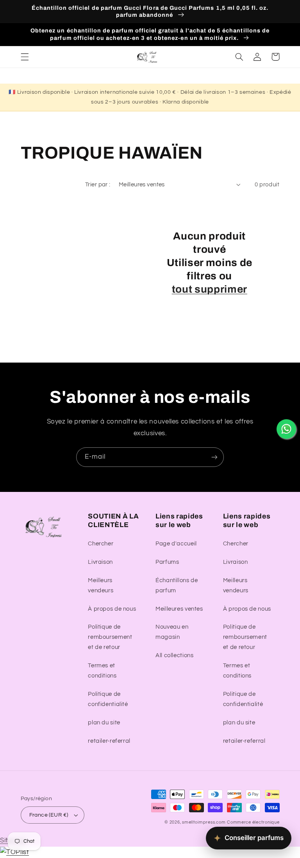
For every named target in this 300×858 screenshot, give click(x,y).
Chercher (100, 544)
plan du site (104, 723)
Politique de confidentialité (108, 699)
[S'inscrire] (214, 457)
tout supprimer (209, 289)
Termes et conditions (102, 671)
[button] (25, 57)
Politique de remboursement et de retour (110, 637)
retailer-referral (109, 741)
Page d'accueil (176, 544)
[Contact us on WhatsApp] (286, 429)
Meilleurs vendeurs (100, 585)
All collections (174, 655)
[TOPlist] (14, 852)
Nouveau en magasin (171, 632)
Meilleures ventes (179, 609)
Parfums (167, 562)
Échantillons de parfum (176, 585)
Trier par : (98, 185)
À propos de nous (112, 609)
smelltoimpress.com (203, 822)
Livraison (100, 562)
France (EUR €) (48, 815)
